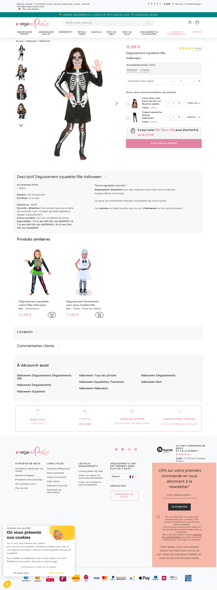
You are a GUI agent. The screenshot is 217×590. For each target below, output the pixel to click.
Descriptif (132, 70)
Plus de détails (30, 9)
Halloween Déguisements (34, 385)
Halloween (31, 41)
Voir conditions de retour (55, 218)
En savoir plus (21, 573)
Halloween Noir (151, 382)
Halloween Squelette (31, 391)
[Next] (116, 103)
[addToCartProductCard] (52, 315)
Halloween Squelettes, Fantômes (101, 382)
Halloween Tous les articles (97, 375)
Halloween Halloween (93, 388)
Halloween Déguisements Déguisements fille (44, 377)
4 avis (198, 48)
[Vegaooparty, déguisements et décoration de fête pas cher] (32, 21)
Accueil (19, 41)
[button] (7, 584)
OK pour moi (57, 573)
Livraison (145, 70)
